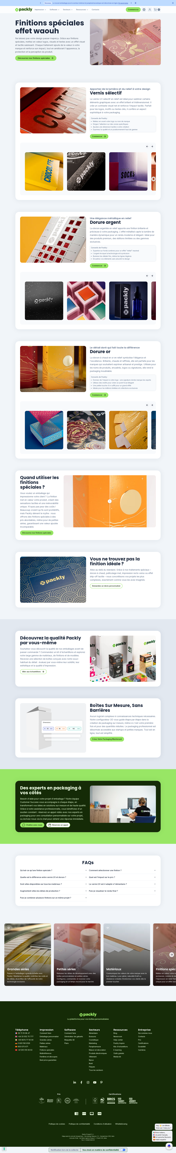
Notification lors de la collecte (64, 1150)
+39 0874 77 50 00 (25, 1040)
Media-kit (117, 1057)
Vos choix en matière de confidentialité (100, 1150)
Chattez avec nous (34, 825)
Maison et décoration (97, 1050)
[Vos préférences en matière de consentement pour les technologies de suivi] (4, 1149)
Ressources (81, 10)
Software (53, 10)
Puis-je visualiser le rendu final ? (103, 891)
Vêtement (93, 1057)
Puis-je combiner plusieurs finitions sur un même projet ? (45, 898)
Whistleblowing (121, 1124)
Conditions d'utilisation (102, 1124)
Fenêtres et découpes (48, 1057)
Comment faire (45, 1033)
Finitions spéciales (47, 1050)
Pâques (92, 1067)
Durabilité (142, 1047)
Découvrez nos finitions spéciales (34, 58)
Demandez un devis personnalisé (106, 586)
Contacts (95, 10)
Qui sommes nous (145, 1033)
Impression (39, 10)
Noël (91, 1063)
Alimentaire (93, 1033)
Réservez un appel (60, 825)
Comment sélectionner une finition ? (105, 870)
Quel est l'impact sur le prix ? (102, 877)
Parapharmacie (95, 1047)
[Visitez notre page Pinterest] (101, 1082)
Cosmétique (93, 1040)
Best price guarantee (48, 1060)
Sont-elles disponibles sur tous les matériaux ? (41, 884)
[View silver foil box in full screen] (44, 301)
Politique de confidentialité (79, 1124)
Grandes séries (46, 1040)
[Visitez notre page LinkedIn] (74, 1082)
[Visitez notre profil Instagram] (88, 1082)
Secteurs (66, 10)
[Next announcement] (131, 3)
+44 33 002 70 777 (25, 1036)
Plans (66, 1043)
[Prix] (59, 1100)
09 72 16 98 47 (24, 1033)
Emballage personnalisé (49, 1036)
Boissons (92, 1036)
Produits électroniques (98, 1053)
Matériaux (44, 1047)
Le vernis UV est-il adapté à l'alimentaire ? (108, 884)
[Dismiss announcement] (173, 3)
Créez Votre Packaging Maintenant (107, 739)
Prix (139, 1040)
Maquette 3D (69, 1040)
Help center (118, 1040)
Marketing (93, 1043)
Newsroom (118, 1036)
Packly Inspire (119, 1043)
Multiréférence (45, 1053)
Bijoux (91, 1060)
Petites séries (45, 1043)
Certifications (143, 1043)
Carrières (141, 1050)
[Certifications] (115, 1100)
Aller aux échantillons (31, 672)
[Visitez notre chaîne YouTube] (95, 1082)
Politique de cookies (57, 1124)
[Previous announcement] (40, 3)
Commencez (133, 10)
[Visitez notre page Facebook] (81, 1082)
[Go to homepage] (23, 10)
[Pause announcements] (135, 3)
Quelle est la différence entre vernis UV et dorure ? (43, 877)
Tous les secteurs (96, 1070)
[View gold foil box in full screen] (44, 430)
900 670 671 (23, 1047)
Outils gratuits (119, 1053)
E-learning (118, 1050)
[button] (144, 9)
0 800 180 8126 (24, 1043)
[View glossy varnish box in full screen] (44, 171)
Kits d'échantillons (121, 1047)
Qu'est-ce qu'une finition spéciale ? (36, 870)
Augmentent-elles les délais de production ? (40, 891)
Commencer (97, 136)
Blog (115, 1033)
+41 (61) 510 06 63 (25, 1050)
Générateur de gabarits (73, 1036)
